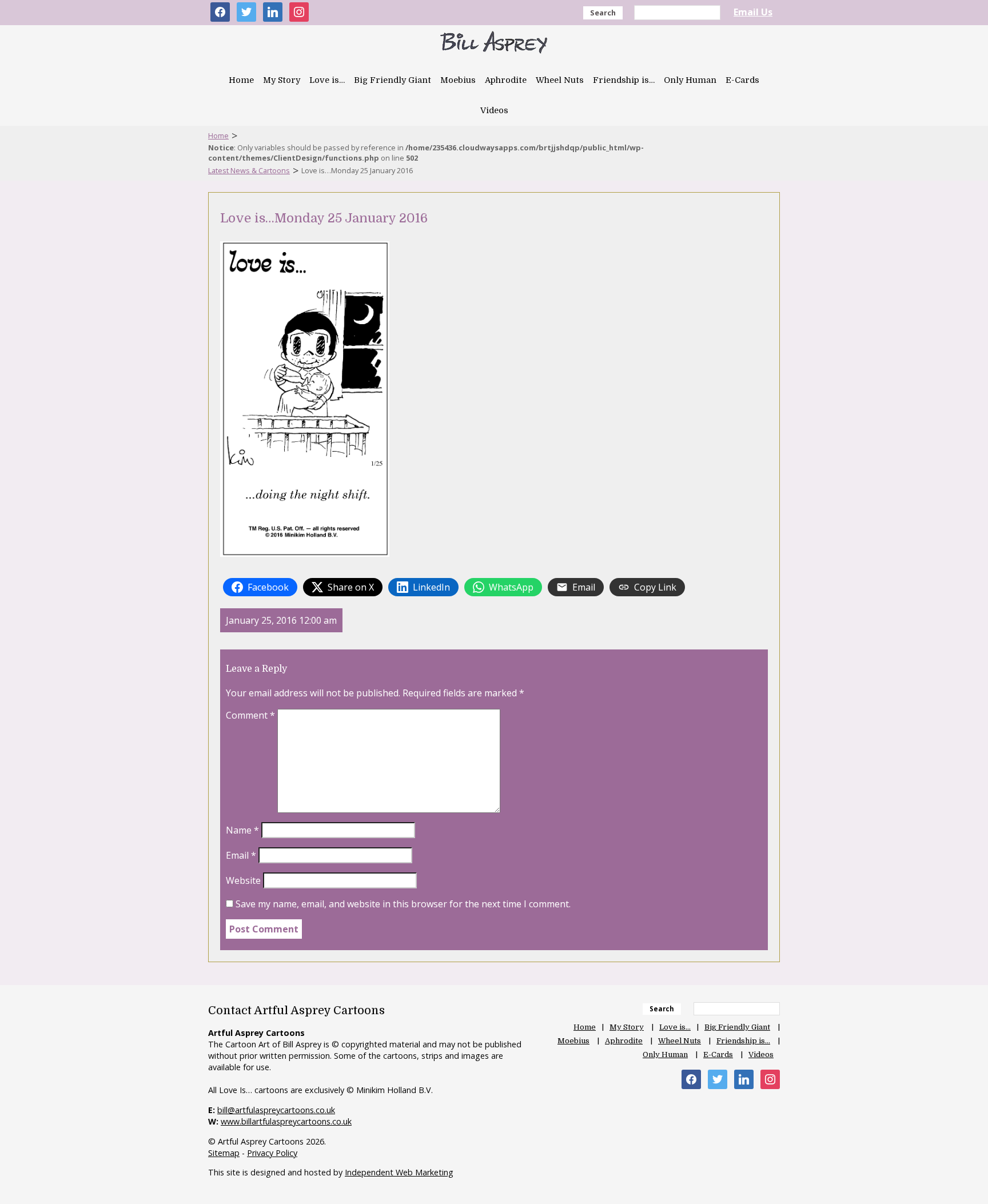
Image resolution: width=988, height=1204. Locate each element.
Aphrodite (506, 80)
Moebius (458, 80)
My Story (281, 80)
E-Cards (742, 80)
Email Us (753, 12)
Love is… (327, 80)
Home (241, 80)
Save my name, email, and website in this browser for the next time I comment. (403, 904)
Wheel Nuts (560, 80)
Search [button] (603, 12)
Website (243, 880)
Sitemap (224, 1152)
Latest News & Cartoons (249, 170)
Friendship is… (624, 80)
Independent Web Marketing (399, 1172)
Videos (494, 110)
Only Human (690, 80)
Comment (250, 715)
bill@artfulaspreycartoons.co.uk (276, 1110)
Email (241, 855)
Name (242, 830)
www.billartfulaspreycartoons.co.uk (286, 1121)
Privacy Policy (272, 1152)
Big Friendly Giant (392, 80)
